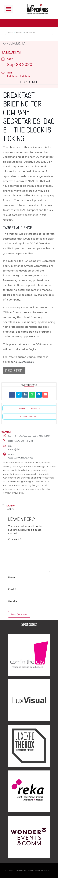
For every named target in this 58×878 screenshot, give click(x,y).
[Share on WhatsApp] (32, 395)
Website (12, 601)
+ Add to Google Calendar (30, 408)
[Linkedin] (25, 395)
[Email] (45, 395)
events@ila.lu (14, 449)
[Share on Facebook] (12, 395)
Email (12, 589)
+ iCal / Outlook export (29, 416)
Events (19, 33)
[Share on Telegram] (39, 395)
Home (10, 33)
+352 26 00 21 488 (23, 441)
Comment (14, 539)
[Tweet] (19, 395)
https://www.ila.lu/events (20, 457)
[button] (8, 9)
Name (12, 577)
